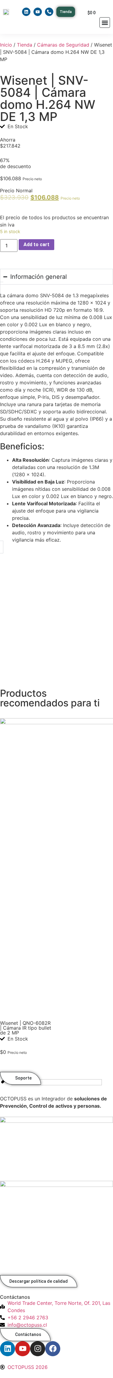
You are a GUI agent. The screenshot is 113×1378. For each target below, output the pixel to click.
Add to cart (36, 244)
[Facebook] (52, 1348)
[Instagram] (37, 1348)
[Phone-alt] (49, 12)
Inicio (6, 45)
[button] (104, 22)
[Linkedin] (26, 12)
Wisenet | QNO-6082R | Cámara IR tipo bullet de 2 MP (25, 1028)
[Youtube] (37, 12)
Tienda (24, 45)
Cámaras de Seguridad (63, 45)
